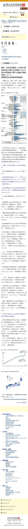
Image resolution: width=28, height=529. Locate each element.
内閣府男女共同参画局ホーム (13, 20)
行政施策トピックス (9, 37)
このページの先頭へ (21, 402)
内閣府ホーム (3, 20)
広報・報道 (22, 20)
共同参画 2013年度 (11, 21)
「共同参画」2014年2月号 (21, 21)
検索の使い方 (15, 17)
